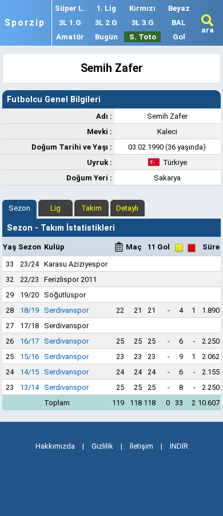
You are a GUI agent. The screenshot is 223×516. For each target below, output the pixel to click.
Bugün (106, 37)
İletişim (141, 446)
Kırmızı (142, 8)
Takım (91, 208)
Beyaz (179, 8)
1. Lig (106, 8)
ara (207, 30)
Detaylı (127, 208)
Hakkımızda (55, 446)
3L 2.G (106, 22)
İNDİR (179, 446)
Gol (179, 37)
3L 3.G (143, 22)
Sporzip (25, 23)
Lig (55, 208)
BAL (179, 22)
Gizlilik (102, 446)
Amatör (70, 37)
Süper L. (70, 8)
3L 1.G (70, 22)
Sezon (19, 208)
